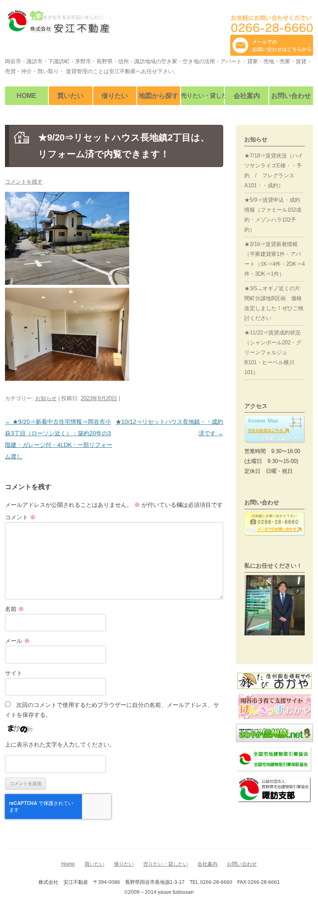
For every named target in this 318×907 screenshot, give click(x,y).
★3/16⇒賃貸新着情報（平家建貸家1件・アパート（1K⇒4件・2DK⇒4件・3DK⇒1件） (274, 259)
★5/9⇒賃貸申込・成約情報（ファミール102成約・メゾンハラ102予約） (272, 215)
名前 (14, 609)
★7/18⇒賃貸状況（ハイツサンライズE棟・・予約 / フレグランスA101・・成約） (273, 171)
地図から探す (158, 95)
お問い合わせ (291, 95)
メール (17, 640)
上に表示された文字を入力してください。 (60, 744)
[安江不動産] (60, 25)
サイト (13, 673)
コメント (20, 517)
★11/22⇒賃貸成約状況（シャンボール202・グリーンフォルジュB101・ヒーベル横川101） (272, 352)
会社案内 (247, 95)
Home (26, 95)
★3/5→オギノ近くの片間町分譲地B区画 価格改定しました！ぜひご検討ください (274, 303)
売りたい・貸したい (202, 95)
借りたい (114, 95)
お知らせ (46, 398)
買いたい (70, 95)
